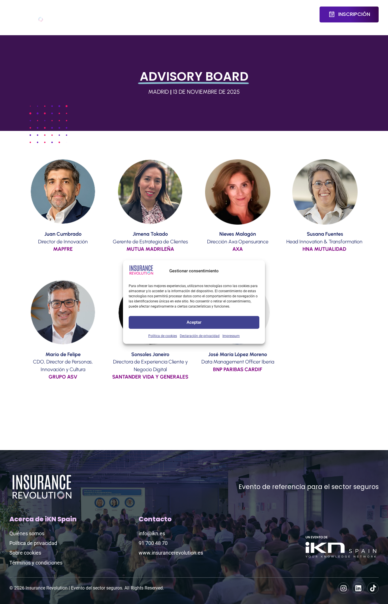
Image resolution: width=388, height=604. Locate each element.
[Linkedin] (358, 588)
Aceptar (194, 322)
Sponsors (185, 11)
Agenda (91, 11)
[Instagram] (343, 588)
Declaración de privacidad (200, 336)
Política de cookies (162, 336)
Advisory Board (126, 14)
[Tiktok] (373, 588)
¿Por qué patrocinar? (225, 14)
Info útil (280, 14)
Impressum (231, 336)
